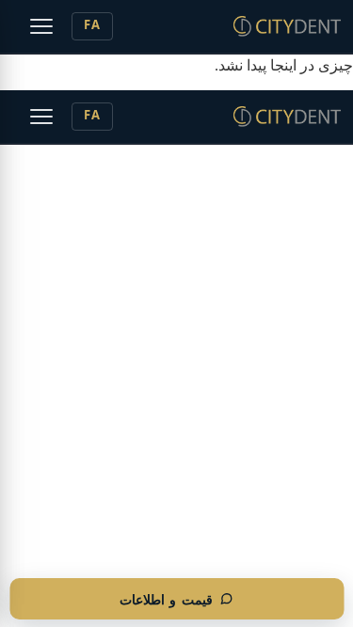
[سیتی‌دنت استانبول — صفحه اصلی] (287, 26)
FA (92, 26)
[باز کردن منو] (41, 26)
